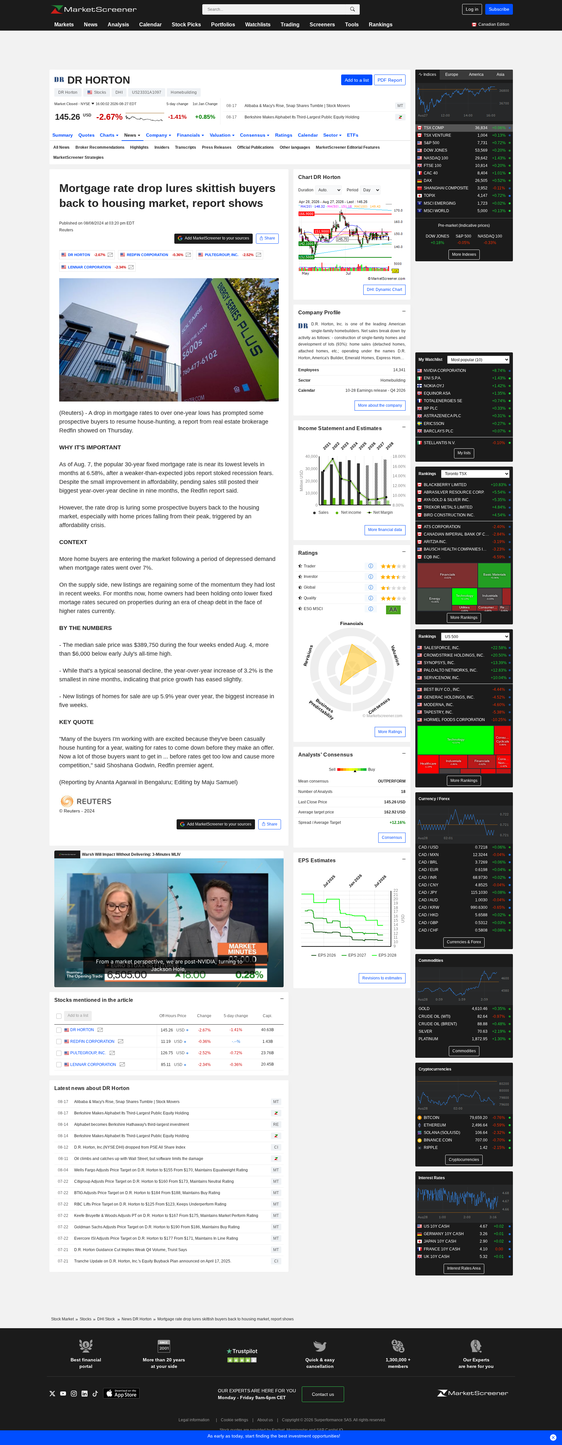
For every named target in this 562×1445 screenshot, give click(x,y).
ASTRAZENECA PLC (442, 416)
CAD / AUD (428, 900)
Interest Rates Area (464, 1268)
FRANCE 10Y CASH (442, 1249)
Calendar (150, 24)
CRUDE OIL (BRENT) (438, 1024)
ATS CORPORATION (442, 527)
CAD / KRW (429, 907)
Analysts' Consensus (325, 754)
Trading (290, 24)
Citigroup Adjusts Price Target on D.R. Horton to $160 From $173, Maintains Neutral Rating (154, 1181)
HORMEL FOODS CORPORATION (454, 719)
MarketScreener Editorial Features (348, 147)
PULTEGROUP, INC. (88, 1053)
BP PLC (431, 408)
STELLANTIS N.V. (439, 443)
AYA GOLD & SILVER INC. (447, 500)
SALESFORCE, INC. (442, 648)
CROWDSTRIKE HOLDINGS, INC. (454, 655)
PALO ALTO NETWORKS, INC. (450, 670)
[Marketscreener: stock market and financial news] (93, 9)
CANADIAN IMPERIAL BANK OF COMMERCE (456, 534)
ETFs (352, 135)
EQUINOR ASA (437, 393)
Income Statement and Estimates (340, 428)
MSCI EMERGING (440, 203)
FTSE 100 (432, 165)
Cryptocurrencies (435, 1069)
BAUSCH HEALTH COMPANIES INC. (456, 549)
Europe (451, 74)
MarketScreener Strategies (78, 157)
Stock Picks (186, 24)
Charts (108, 135)
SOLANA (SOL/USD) (442, 1132)
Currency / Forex (434, 799)
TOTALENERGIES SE (443, 401)
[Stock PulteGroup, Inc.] (257, 254)
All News (61, 147)
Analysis (118, 24)
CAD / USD (428, 847)
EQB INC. (432, 557)
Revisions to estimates (382, 978)
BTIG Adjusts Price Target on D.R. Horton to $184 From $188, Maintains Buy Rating (147, 1193)
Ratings (283, 135)
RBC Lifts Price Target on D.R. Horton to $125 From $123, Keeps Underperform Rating (150, 1204)
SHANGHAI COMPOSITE (446, 188)
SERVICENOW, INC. (442, 677)
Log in (472, 9)
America (476, 74)
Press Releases (217, 147)
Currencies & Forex (464, 942)
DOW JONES (435, 150)
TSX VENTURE (437, 135)
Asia (500, 74)
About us (265, 1420)
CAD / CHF (428, 930)
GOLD (424, 1008)
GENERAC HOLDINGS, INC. (449, 697)
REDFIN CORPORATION (92, 1041)
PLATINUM (428, 1039)
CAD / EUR (428, 869)
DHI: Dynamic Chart (384, 289)
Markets (64, 24)
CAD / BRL (428, 862)
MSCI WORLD (436, 211)
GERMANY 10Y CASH (444, 1234)
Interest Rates (432, 1178)
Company (157, 135)
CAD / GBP (428, 922)
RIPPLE (431, 1147)
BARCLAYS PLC (438, 431)
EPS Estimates (317, 860)
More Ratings (390, 731)
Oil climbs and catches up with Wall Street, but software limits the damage (138, 1158)
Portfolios (223, 24)
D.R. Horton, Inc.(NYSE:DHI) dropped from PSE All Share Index (129, 1147)
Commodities (431, 960)
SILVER (425, 1031)
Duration (306, 190)
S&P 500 (431, 143)
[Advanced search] (352, 9)
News (91, 24)
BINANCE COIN (438, 1140)
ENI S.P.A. (432, 378)
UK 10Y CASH (436, 1256)
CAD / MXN (429, 854)
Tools (352, 24)
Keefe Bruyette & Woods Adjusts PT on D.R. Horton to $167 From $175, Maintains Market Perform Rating (166, 1215)
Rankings (381, 24)
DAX (428, 180)
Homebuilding (393, 380)
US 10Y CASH (436, 1226)
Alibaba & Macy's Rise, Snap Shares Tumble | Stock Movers (297, 105)
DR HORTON (82, 1030)
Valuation (221, 135)
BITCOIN (431, 1117)
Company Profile (319, 312)
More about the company (380, 405)
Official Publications (255, 147)
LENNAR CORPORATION (93, 1064)
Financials (189, 135)
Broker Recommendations (100, 147)
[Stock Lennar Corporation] (130, 267)
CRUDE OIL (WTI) (434, 1016)
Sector (331, 135)
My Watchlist (430, 359)
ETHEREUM (435, 1125)
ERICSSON (434, 423)
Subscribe (499, 9)
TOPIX (429, 195)
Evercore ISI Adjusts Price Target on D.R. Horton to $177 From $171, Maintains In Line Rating (156, 1238)
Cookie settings (234, 1420)
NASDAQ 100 (436, 158)
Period (352, 190)
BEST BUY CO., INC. (442, 689)
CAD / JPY (428, 892)
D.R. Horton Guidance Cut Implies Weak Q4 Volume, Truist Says (130, 1249)
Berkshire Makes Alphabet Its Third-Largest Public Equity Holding (302, 117)
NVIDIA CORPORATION (445, 370)
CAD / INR (428, 877)
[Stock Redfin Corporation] (187, 254)
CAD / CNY (428, 885)
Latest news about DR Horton (92, 1088)
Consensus (253, 135)
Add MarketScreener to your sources (216, 238)
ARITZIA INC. (435, 541)
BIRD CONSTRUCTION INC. (449, 515)
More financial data (385, 529)
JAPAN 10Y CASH (440, 1241)
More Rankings (463, 617)
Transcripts (185, 147)
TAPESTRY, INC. (438, 712)
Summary (62, 135)
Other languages (295, 147)
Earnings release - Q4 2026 (381, 390)
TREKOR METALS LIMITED (448, 507)
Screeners (322, 24)
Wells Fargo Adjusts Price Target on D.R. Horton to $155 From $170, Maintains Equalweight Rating (161, 1170)
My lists (464, 453)
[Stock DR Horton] (109, 254)
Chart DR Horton (319, 177)
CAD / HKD (428, 915)
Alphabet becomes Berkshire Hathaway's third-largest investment (131, 1124)
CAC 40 (431, 173)
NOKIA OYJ (434, 386)
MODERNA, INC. (439, 704)
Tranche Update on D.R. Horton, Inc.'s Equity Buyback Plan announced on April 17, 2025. (152, 1261)
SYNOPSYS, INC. (439, 663)
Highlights (139, 147)
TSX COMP (434, 128)
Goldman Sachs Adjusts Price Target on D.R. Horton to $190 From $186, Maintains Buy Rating (157, 1227)
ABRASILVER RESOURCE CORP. (454, 492)
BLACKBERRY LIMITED (445, 485)
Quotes (86, 135)
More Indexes (464, 254)
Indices (429, 74)
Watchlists (258, 24)
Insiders (161, 147)
